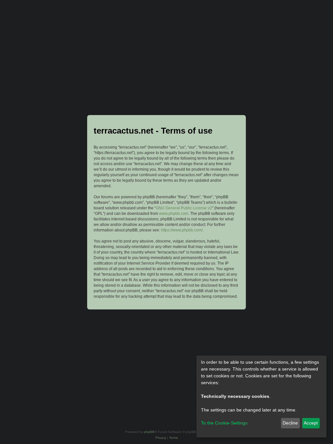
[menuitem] (160, 438)
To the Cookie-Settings (224, 422)
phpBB (149, 432)
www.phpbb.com (173, 213)
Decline (290, 422)
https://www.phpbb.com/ (182, 230)
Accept (311, 422)
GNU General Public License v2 (184, 208)
